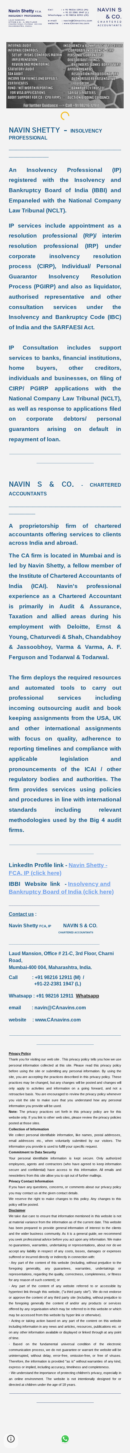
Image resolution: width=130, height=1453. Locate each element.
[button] (11, 1441)
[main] (65, 769)
